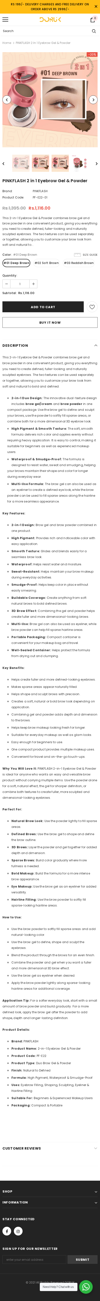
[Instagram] (18, 1231)
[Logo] (50, 19)
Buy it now (50, 322)
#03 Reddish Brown (79, 263)
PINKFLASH (40, 191)
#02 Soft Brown (46, 263)
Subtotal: (9, 293)
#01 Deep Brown (16, 263)
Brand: (7, 191)
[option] (50, 99)
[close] (95, 6)
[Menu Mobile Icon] (5, 20)
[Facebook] (6, 1231)
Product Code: (13, 197)
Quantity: (9, 275)
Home (6, 43)
